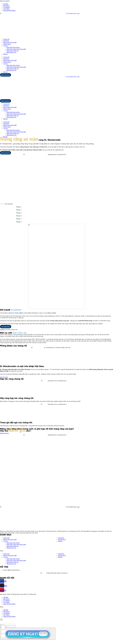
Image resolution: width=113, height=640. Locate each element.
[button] (56, 551)
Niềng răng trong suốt (10, 42)
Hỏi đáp (5, 4)
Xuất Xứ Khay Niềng (9, 10)
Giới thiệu (6, 41)
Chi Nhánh (6, 7)
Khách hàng (7, 44)
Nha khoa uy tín (11, 52)
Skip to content (4, 1)
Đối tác (5, 54)
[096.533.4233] (3, 632)
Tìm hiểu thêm (5, 326)
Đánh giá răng (5, 75)
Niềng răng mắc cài (12, 51)
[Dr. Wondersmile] (3, 627)
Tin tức (5, 46)
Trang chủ (6, 39)
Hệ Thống (6, 9)
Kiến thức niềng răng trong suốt (16, 49)
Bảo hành (6, 5)
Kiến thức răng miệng (13, 47)
